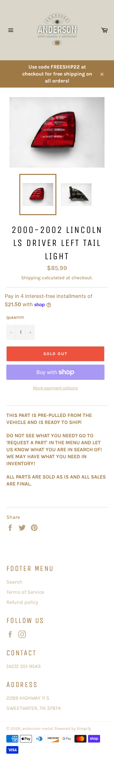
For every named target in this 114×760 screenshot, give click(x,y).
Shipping (31, 278)
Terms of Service (25, 592)
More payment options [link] (55, 388)
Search (14, 582)
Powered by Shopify (72, 728)
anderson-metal (37, 728)
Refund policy (22, 602)
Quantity (15, 317)
